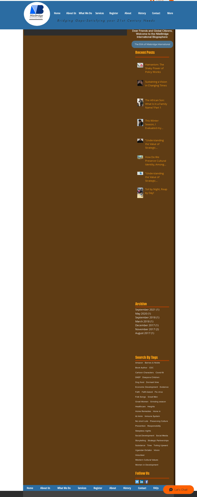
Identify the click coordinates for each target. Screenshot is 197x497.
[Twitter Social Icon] (137, 481)
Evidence (164, 387)
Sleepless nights (143, 431)
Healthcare (140, 406)
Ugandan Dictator (143, 450)
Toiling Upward (161, 445)
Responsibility (154, 426)
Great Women (141, 401)
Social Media (162, 435)
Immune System (152, 416)
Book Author (141, 367)
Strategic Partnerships (158, 440)
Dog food (139, 382)
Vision (157, 450)
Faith (137, 392)
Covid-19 (160, 372)
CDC (151, 367)
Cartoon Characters (144, 372)
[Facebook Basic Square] (146, 481)
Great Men (153, 397)
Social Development (144, 435)
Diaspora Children (150, 377)
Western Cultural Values (146, 460)
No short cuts (141, 421)
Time (149, 445)
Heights (151, 406)
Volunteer (140, 455)
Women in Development (146, 464)
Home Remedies (143, 411)
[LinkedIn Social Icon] (141, 481)
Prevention (140, 426)
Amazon (139, 362)
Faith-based (147, 392)
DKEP (138, 377)
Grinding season (158, 401)
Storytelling (140, 440)
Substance (140, 445)
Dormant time (152, 382)
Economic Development (146, 387)
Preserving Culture (159, 421)
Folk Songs (140, 397)
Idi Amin (139, 416)
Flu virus (159, 392)
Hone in (157, 411)
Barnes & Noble (152, 362)
